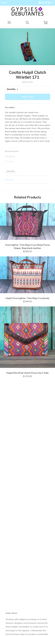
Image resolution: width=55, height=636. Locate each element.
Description (10, 107)
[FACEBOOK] (40, 3)
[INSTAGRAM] (49, 3)
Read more (11, 171)
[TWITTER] (42, 3)
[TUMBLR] (52, 3)
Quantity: (11, 89)
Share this (9, 179)
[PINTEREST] (45, 3)
